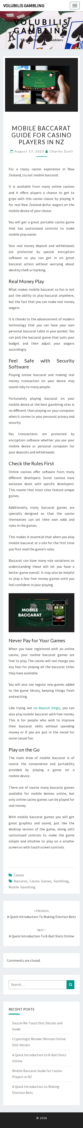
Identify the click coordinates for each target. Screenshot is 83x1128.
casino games (40, 881)
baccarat (20, 881)
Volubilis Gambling (23, 5)
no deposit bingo (46, 708)
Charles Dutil (61, 151)
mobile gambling (22, 887)
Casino (19, 875)
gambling (61, 881)
